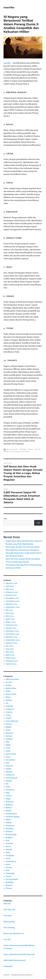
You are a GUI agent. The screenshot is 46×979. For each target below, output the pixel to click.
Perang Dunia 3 (19, 451)
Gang (8, 757)
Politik (8, 822)
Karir (8, 787)
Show (8, 858)
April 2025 (10, 619)
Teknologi (10, 873)
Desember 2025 (12, 598)
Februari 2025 (12, 625)
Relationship (11, 834)
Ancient (9, 682)
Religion (9, 837)
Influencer (10, 775)
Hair (7, 763)
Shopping (10, 855)
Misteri (9, 808)
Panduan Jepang (12, 816)
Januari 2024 (11, 664)
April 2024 (10, 655)
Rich (7, 840)
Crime (8, 715)
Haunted (9, 766)
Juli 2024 (9, 646)
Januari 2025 (11, 628)
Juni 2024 (10, 649)
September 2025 (13, 607)
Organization (11, 814)
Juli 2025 (9, 610)
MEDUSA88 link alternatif (14, 960)
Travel (8, 876)
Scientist (9, 843)
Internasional (11, 778)
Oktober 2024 (11, 637)
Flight (8, 745)
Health (8, 769)
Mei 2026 (10, 589)
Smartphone (11, 861)
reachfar (9, 7)
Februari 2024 (12, 661)
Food (8, 748)
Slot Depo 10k (9, 910)
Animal (9, 685)
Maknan (9, 805)
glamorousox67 (12, 449)
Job (7, 784)
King (8, 793)
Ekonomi (9, 733)
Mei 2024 (10, 652)
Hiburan (9, 772)
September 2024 (13, 640)
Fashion (9, 739)
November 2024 (12, 634)
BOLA (8, 697)
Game (8, 751)
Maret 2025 (11, 622)
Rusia (27, 451)
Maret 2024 (11, 658)
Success (9, 867)
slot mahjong (9, 927)
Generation (10, 760)
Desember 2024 (12, 631)
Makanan (10, 802)
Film (8, 742)
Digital (8, 727)
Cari (5, 518)
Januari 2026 (11, 595)
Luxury (9, 796)
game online (11, 754)
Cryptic (9, 718)
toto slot (7, 939)
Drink (8, 730)
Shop (8, 852)
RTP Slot (7, 904)
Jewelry (9, 781)
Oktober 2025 (11, 604)
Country (9, 712)
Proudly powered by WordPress (21, 975)
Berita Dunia (11, 694)
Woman (9, 885)
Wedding (9, 882)
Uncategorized (12, 879)
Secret (8, 846)
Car (7, 703)
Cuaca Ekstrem (12, 721)
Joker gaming (9, 921)
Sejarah (9, 849)
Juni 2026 (10, 586)
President (10, 828)
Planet (8, 819)
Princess (9, 831)
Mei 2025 (10, 616)
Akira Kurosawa (12, 679)
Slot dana (8, 915)
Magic (8, 799)
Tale (7, 870)
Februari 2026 (12, 592)
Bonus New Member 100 (14, 933)
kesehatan (10, 790)
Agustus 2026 (11, 583)
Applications (11, 688)
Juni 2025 (10, 613)
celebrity (9, 706)
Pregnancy (10, 825)
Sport (8, 864)
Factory (9, 736)
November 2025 (12, 601)
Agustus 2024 (11, 643)
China (11, 451)
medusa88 (8, 966)
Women (9, 888)
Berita (31, 449)
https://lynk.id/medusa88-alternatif (19, 954)
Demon (9, 724)
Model (8, 811)
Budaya (9, 700)
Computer (10, 709)
